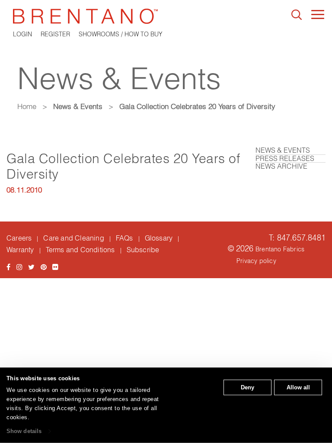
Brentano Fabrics (279, 249)
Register (55, 34)
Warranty (20, 249)
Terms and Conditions (80, 249)
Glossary (159, 238)
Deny (247, 387)
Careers (19, 238)
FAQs (124, 238)
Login (22, 34)
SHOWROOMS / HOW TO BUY (121, 34)
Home (26, 106)
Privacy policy (256, 261)
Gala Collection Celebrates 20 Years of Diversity (123, 166)
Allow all (298, 387)
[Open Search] (296, 15)
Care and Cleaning (73, 238)
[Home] (166, 16)
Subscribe (143, 249)
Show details (24, 431)
